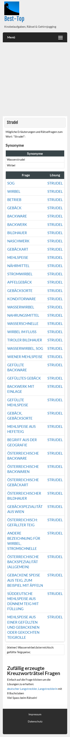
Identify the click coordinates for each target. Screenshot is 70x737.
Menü (11, 37)
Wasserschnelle (22, 323)
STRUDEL (55, 241)
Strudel (55, 183)
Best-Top (14, 18)
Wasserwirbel (20, 307)
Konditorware (21, 299)
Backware (17, 216)
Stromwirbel (19, 274)
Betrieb (14, 199)
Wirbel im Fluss (21, 332)
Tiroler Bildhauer (24, 340)
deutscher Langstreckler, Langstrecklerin (32, 688)
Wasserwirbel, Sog (25, 348)
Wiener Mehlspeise (25, 356)
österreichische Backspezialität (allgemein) (23, 562)
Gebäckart (17, 249)
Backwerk (17, 224)
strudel (55, 332)
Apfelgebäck (19, 282)
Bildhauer (17, 233)
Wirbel (13, 191)
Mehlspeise (17, 257)
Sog (11, 183)
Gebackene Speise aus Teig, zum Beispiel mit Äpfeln (25, 580)
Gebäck (14, 208)
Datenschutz (35, 721)
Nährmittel (18, 266)
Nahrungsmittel (23, 315)
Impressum (35, 714)
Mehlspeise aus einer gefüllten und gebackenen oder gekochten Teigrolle (23, 627)
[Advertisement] (35, 79)
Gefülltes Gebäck (24, 378)
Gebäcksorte (19, 290)
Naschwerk (18, 241)
